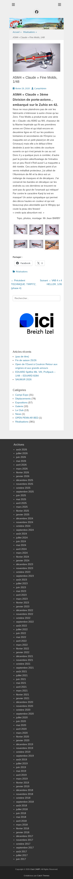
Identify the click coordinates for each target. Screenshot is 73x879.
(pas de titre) (22, 356)
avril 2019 (21, 775)
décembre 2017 (24, 836)
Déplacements (23, 398)
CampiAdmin (40, 88)
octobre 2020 (23, 709)
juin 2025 (21, 495)
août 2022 (21, 625)
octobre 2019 (23, 751)
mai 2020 (21, 725)
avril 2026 (21, 464)
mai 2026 (21, 461)
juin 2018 (21, 813)
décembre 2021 (24, 656)
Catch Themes (43, 876)
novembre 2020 (24, 706)
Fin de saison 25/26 (25, 360)
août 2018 (21, 805)
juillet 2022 (22, 629)
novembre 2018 (24, 794)
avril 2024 (21, 549)
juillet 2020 (22, 717)
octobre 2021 (23, 663)
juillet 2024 (22, 537)
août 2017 (21, 851)
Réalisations (30, 32)
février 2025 (22, 510)
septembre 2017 (25, 847)
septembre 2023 (25, 575)
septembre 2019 (25, 755)
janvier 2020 (22, 740)
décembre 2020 (24, 702)
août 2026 (21, 449)
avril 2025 (21, 503)
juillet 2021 (22, 675)
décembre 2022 (24, 610)
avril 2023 (21, 594)
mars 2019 (22, 778)
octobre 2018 (23, 797)
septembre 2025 (25, 491)
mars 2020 (22, 732)
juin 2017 (21, 859)
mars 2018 (22, 824)
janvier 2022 (22, 652)
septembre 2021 (25, 667)
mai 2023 (21, 591)
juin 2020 (21, 721)
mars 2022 (22, 644)
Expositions (21, 402)
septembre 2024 (25, 529)
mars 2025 (22, 506)
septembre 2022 (25, 621)
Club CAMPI (35, 869)
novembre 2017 (24, 839)
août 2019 (21, 759)
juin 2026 (21, 457)
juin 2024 (21, 541)
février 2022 (22, 648)
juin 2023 (21, 587)
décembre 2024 (24, 518)
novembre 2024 (24, 522)
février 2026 (22, 472)
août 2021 (21, 671)
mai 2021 (21, 683)
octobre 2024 (23, 526)
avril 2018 (21, 820)
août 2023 (21, 579)
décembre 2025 (24, 480)
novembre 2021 (24, 660)
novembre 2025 (24, 484)
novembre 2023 (24, 568)
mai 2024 (21, 545)
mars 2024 (22, 552)
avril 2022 (21, 640)
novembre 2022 (24, 614)
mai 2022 (21, 637)
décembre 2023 (24, 564)
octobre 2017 (23, 843)
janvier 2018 (22, 832)
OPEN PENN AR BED (26, 417)
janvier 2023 (22, 606)
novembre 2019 (24, 748)
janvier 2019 (22, 786)
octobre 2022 (23, 618)
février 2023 (22, 602)
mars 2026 (22, 468)
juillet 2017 (22, 855)
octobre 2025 (23, 487)
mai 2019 (21, 771)
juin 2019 (21, 767)
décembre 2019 (24, 744)
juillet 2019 (22, 763)
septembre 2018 (25, 801)
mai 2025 (21, 499)
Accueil (17, 32)
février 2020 (22, 736)
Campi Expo (21, 394)
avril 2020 (21, 729)
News (18, 414)
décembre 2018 (24, 790)
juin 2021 (21, 679)
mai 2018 (21, 817)
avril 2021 (21, 686)
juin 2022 (21, 633)
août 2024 (21, 533)
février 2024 (22, 556)
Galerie (19, 406)
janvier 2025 (22, 514)
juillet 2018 (22, 809)
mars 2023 (22, 598)
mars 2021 (22, 690)
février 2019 (22, 782)
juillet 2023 (22, 583)
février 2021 (22, 694)
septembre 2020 (25, 713)
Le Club (19, 410)
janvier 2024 (22, 560)
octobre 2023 (23, 572)
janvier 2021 (22, 698)
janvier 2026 (22, 476)
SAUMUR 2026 (23, 379)
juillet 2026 (22, 453)
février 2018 (22, 828)
